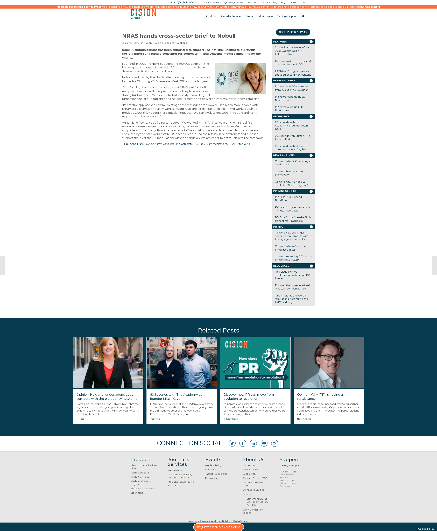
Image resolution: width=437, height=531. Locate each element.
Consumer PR (171, 143)
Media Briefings (214, 465)
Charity (157, 143)
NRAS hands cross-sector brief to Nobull (179, 35)
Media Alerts (175, 470)
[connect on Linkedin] (253, 443)
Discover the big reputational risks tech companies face (292, 287)
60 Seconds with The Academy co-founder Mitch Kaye (291, 125)
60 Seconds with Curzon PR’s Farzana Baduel (292, 137)
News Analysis (284, 155)
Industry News (151, 43)
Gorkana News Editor (176, 43)
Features (280, 41)
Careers (246, 494)
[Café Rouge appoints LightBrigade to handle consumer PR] (434, 265)
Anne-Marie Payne (141, 143)
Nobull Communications (212, 143)
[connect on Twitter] (232, 443)
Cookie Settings (240, 521)
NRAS (156, 63)
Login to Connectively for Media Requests (180, 476)
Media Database (140, 472)
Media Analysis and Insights (141, 483)
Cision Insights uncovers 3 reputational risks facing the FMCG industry (291, 299)
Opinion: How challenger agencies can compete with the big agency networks (291, 236)
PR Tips (278, 226)
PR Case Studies (285, 191)
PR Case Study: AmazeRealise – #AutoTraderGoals (293, 209)
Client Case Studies (253, 489)
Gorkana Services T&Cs (255, 478)
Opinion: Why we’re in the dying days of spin (290, 248)
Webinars (210, 469)
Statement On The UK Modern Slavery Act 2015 (257, 501)
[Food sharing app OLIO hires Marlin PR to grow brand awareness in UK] (2, 265)
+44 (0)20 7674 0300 (289, 480)
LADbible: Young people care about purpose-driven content (293, 73)
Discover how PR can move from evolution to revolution (291, 88)
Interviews (281, 116)
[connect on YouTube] (264, 443)
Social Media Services (143, 488)
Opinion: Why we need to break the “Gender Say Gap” (291, 183)
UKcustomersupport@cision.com (290, 484)
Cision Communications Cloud (144, 467)
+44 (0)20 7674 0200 (183, 2)
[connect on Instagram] (274, 443)
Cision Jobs (137, 492)
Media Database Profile (181, 481)
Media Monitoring (140, 477)
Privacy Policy (250, 469)
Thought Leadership (216, 473)
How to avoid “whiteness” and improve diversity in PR (293, 63)
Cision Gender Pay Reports (252, 511)
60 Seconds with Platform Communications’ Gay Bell (290, 148)
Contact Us (248, 465)
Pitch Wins (243, 143)
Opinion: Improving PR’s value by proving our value (293, 258)
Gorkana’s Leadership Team (254, 484)
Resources (281, 265)
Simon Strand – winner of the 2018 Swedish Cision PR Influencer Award (292, 51)
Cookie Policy (250, 473)
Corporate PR (189, 143)
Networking (211, 478)
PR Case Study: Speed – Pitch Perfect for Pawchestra (293, 219)
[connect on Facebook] (242, 443)
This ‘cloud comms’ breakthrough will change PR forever (292, 275)
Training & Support (290, 465)
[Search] (303, 16)
